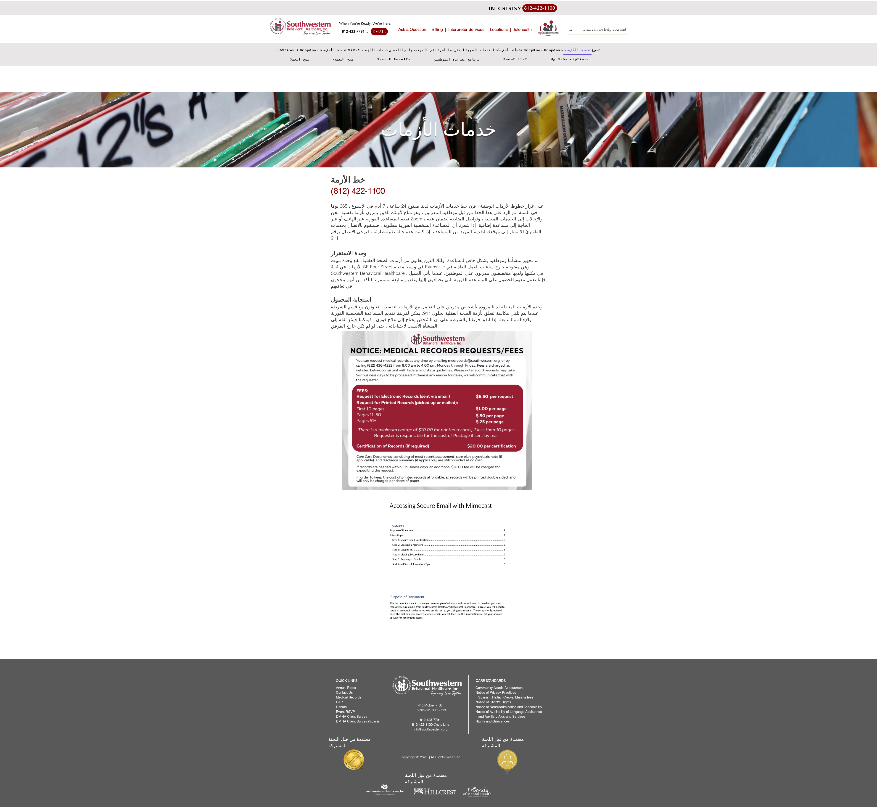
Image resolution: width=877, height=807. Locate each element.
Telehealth (522, 29)
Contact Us (344, 692)
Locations (499, 29)
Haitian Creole (502, 697)
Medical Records (348, 697)
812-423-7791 (430, 719)
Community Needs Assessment (499, 688)
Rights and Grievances (492, 721)
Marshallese (524, 697)
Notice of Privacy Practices (495, 692)
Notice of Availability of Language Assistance (508, 712)
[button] (309, 50)
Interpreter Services (466, 29)
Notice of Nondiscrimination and (499, 707)
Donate (341, 707)
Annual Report (346, 688)
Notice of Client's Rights (493, 702)
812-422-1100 (422, 724)
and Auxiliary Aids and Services (500, 716)
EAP (339, 702)
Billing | (440, 29)
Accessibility (532, 707)
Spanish (483, 697)
